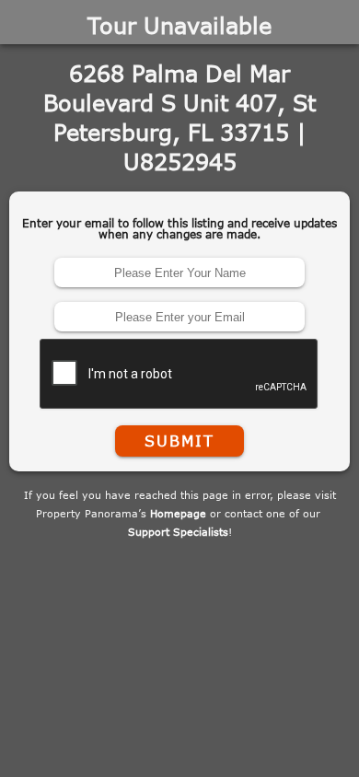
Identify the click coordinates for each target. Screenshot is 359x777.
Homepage (178, 513)
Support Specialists (178, 532)
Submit (179, 441)
